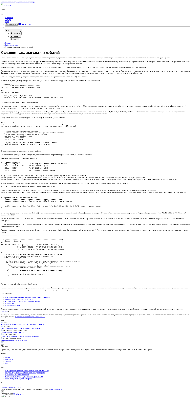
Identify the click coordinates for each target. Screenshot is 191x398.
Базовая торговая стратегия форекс (14, 340)
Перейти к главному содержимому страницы (18, 2)
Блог (7, 22)
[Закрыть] (2, 396)
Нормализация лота (12, 305)
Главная (8, 43)
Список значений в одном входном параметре (22, 301)
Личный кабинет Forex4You (11, 387)
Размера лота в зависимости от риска (19, 299)
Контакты (9, 18)
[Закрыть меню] (2, 14)
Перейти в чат (18, 394)
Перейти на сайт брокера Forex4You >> (30, 317)
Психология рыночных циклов (12, 332)
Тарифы (8, 20)
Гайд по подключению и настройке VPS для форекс (20, 328)
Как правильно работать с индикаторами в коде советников (27, 297)
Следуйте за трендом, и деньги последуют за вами (20, 336)
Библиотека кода (11, 45)
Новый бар (9, 303)
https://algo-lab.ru (56, 389)
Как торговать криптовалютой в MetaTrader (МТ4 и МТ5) (22, 324)
